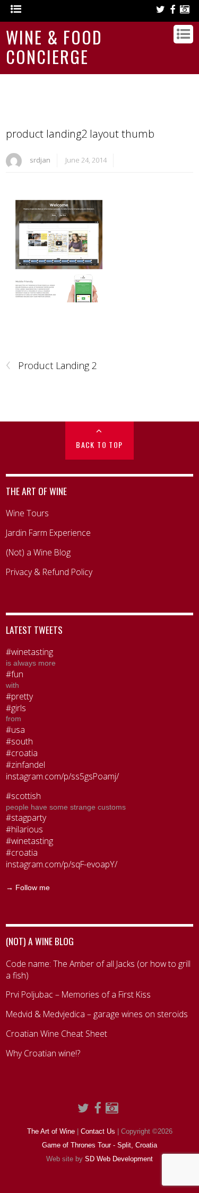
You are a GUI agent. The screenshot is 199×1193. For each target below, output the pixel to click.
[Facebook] (172, 9)
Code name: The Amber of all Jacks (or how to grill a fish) (98, 969)
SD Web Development (119, 1159)
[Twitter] (160, 9)
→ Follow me (28, 887)
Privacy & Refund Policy (49, 572)
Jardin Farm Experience (48, 533)
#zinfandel (25, 764)
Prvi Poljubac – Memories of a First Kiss (78, 994)
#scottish (23, 796)
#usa (15, 729)
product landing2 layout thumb (80, 134)
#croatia (22, 753)
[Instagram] (184, 9)
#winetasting (29, 652)
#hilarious (24, 829)
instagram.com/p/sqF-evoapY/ (61, 864)
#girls (16, 708)
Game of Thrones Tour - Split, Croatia (99, 1145)
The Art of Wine (51, 1131)
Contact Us (98, 1131)
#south (19, 741)
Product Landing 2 (51, 366)
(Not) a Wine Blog (38, 552)
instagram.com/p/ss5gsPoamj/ (62, 776)
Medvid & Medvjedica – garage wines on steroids (97, 1014)
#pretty (19, 696)
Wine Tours (27, 513)
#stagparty (26, 817)
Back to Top (99, 444)
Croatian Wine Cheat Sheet (56, 1033)
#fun (14, 674)
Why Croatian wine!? (43, 1053)
